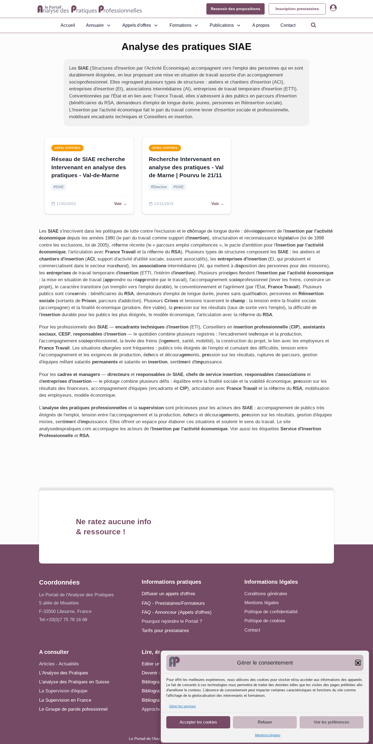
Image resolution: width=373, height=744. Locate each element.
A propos (261, 25)
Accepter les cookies (198, 722)
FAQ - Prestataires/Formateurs (173, 603)
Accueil (68, 25)
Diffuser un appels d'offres (168, 593)
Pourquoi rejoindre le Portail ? (172, 621)
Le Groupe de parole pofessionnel (73, 709)
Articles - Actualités (59, 663)
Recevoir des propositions (235, 9)
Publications (222, 25)
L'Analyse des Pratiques (63, 672)
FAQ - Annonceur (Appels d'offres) (177, 612)
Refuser (265, 722)
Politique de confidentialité (271, 611)
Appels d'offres (136, 25)
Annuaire (95, 25)
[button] (358, 663)
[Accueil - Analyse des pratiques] (89, 9)
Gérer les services (182, 707)
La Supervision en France (65, 700)
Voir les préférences (331, 722)
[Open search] (313, 25)
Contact (287, 25)
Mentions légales (267, 735)
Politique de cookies (264, 620)
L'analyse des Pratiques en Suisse (74, 681)
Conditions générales (265, 593)
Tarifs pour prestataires (165, 630)
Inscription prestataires (297, 9)
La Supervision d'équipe (63, 690)
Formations (180, 25)
